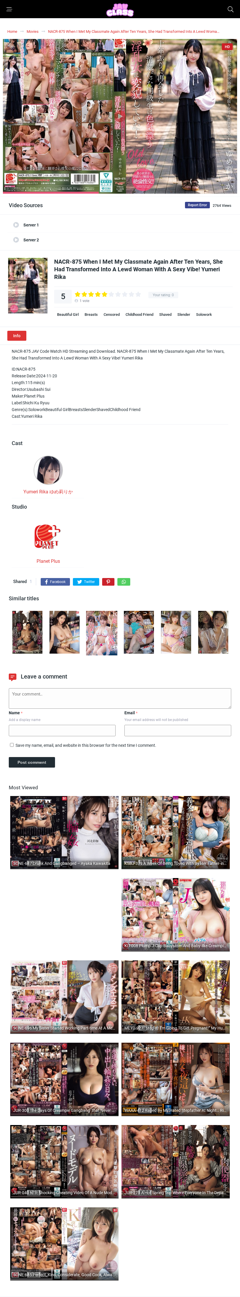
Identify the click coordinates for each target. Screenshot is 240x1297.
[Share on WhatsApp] (123, 582)
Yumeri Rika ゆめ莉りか (48, 492)
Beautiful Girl (68, 314)
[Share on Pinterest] (108, 582)
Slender (183, 314)
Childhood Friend (139, 314)
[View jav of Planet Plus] (48, 538)
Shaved (165, 314)
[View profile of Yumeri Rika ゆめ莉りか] (48, 472)
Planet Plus (48, 561)
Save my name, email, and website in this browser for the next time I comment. (86, 745)
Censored (112, 314)
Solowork (204, 314)
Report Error (197, 205)
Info (16, 335)
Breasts (91, 314)
